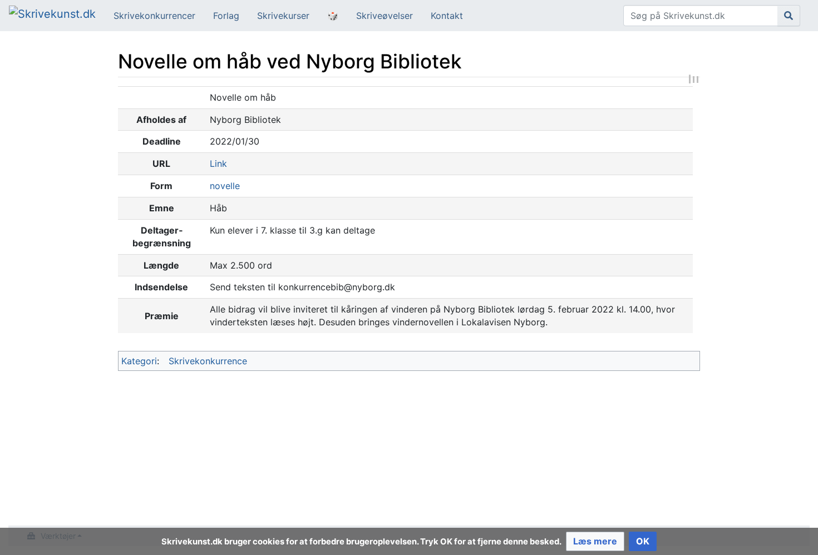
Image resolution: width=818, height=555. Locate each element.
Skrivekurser (283, 15)
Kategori (139, 360)
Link (218, 163)
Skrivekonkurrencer (154, 15)
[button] (595, 541)
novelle (225, 185)
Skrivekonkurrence (208, 360)
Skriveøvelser (384, 15)
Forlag (226, 15)
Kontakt (447, 15)
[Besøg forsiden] (52, 15)
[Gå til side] (788, 15)
